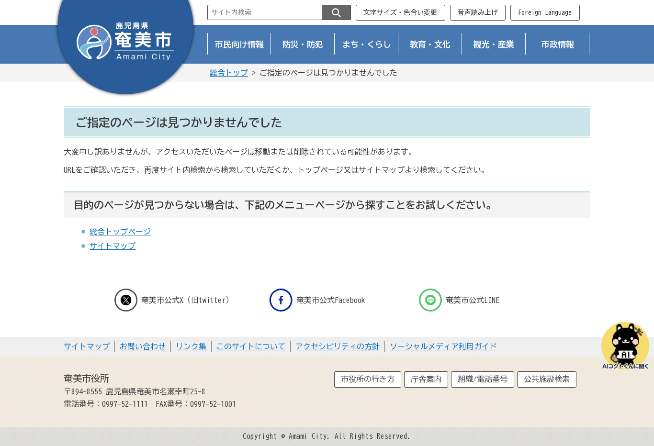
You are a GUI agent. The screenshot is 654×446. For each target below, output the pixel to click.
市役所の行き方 (368, 379)
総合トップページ (120, 231)
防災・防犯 (302, 44)
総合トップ (229, 73)
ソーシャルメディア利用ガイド (443, 346)
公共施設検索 (547, 379)
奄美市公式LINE (472, 300)
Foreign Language (545, 12)
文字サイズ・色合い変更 (400, 12)
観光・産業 (494, 44)
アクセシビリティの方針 (337, 346)
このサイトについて (250, 346)
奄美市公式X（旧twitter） (187, 300)
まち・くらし (366, 44)
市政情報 (557, 44)
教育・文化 (430, 44)
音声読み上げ (478, 12)
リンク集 (191, 346)
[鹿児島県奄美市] (125, 49)
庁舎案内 (426, 379)
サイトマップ (112, 246)
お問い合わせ (143, 346)
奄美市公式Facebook (330, 300)
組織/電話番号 (482, 379)
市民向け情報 (239, 44)
